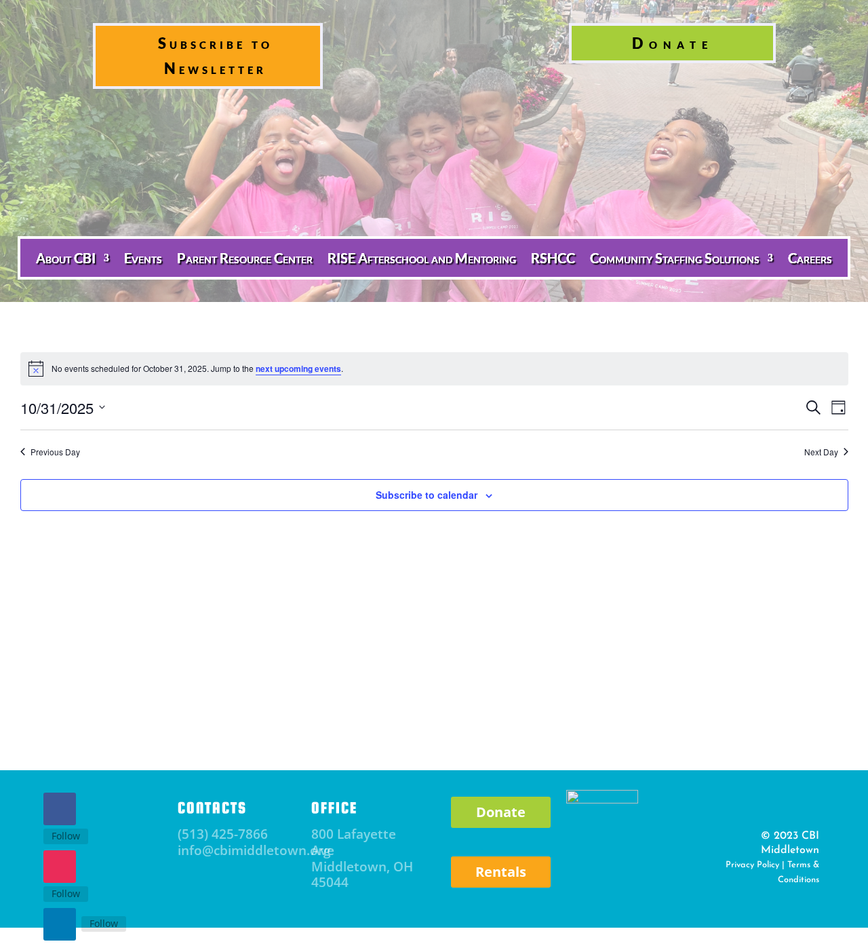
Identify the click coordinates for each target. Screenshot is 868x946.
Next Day (821, 452)
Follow (66, 835)
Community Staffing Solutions (675, 258)
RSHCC (553, 258)
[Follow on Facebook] (59, 809)
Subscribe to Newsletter (215, 55)
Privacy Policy (752, 864)
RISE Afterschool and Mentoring (422, 258)
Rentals (500, 872)
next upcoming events (298, 368)
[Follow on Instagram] (59, 866)
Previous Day (55, 452)
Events (143, 258)
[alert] (434, 368)
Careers (810, 258)
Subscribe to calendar (426, 495)
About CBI (66, 258)
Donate (672, 43)
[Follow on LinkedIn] (59, 924)
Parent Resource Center (245, 258)
